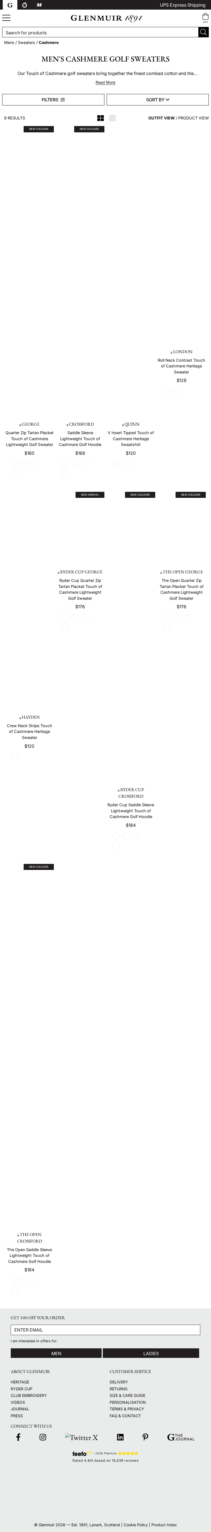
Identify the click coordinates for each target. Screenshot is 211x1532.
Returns (118, 1388)
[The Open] (105, 1476)
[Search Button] (203, 32)
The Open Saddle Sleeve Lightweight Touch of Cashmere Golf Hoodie (29, 1255)
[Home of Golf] (171, 1491)
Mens (9, 42)
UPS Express (183, 5)
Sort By (156, 99)
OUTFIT (161, 118)
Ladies (151, 1353)
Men (56, 1353)
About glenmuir (30, 1371)
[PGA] (105, 1491)
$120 (131, 453)
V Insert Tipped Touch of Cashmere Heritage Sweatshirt (131, 438)
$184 (131, 825)
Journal (20, 1409)
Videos (18, 1402)
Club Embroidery (29, 1395)
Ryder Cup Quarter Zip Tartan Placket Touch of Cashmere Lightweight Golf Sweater (80, 589)
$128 (182, 380)
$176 (80, 606)
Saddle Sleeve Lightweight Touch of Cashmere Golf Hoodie (80, 438)
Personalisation (128, 1402)
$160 (29, 453)
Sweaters (26, 42)
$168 (80, 453)
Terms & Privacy (127, 1409)
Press (17, 1415)
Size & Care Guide (127, 1395)
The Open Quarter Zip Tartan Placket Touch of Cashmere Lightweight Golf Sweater (182, 589)
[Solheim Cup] (171, 1477)
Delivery (119, 1382)
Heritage (20, 1382)
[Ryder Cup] (40, 1476)
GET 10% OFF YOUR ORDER (38, 1317)
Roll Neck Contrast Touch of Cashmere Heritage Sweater (181, 366)
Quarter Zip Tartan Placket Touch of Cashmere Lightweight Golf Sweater (29, 438)
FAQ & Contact (125, 1415)
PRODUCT (193, 118)
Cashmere (49, 42)
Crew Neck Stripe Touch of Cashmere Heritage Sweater (29, 731)
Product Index (164, 1524)
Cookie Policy (136, 1524)
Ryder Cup (21, 1388)
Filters (50, 99)
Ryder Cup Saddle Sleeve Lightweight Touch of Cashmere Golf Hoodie (130, 810)
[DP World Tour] (40, 1491)
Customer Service (130, 1371)
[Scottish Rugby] (40, 1507)
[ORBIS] (171, 1507)
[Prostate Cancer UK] (105, 1507)
